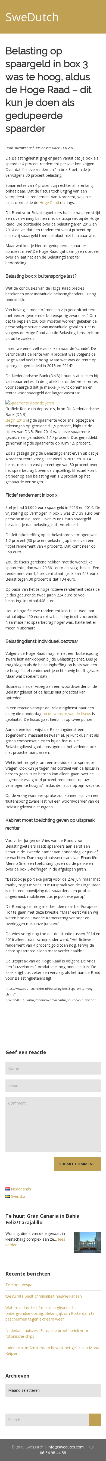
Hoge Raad (49, 202)
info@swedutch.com (66, 1447)
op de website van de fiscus (66, 713)
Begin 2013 (15, 420)
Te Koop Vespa (18, 1284)
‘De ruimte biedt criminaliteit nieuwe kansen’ (43, 1296)
